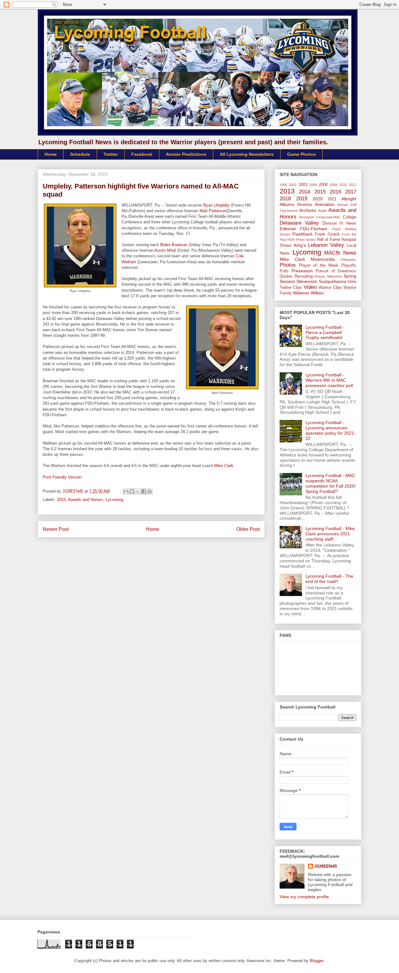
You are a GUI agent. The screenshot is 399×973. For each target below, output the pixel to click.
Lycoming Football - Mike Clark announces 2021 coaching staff (330, 533)
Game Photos (301, 154)
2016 (335, 192)
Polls (284, 271)
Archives (307, 210)
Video (310, 287)
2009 (333, 185)
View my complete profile (304, 896)
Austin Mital (165, 250)
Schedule (80, 154)
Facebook (141, 154)
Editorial (288, 228)
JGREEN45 (325, 866)
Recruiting (304, 276)
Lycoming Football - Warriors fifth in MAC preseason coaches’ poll (329, 380)
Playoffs (348, 265)
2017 (350, 192)
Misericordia (323, 259)
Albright (348, 198)
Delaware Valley (299, 223)
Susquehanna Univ (337, 281)
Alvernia (304, 205)
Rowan (320, 276)
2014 (304, 192)
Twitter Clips (291, 287)
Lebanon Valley (326, 245)
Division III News (339, 223)
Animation (324, 204)
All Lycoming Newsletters (247, 154)
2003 (303, 185)
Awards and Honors (85, 499)
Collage (349, 217)
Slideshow (334, 276)
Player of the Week (319, 265)
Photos (288, 265)
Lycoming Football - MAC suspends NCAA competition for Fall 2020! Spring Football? (330, 483)
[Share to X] (138, 491)
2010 (343, 185)
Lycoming (114, 499)
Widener (301, 292)
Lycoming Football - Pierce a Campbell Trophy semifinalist (324, 332)
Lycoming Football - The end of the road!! (329, 579)
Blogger (316, 960)
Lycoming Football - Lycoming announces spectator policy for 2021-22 (330, 430)
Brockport (306, 217)
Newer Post (56, 529)
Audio (322, 210)
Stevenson (306, 281)
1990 (283, 185)
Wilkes (317, 292)
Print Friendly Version (62, 477)
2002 (292, 185)
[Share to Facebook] (144, 491)
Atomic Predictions (186, 154)
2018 (285, 199)
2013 (287, 191)
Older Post (248, 529)
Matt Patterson (213, 210)
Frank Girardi (327, 234)
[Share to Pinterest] (150, 491)
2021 (332, 199)
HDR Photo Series (301, 239)
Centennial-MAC (328, 217)
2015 (61, 499)
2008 (323, 185)
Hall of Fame (328, 239)
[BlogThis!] (132, 491)
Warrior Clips (330, 287)
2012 (352, 185)
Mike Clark (223, 465)
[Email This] (126, 491)
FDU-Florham (313, 228)
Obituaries (348, 259)
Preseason (302, 270)
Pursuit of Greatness (336, 271)
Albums (287, 204)
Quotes (286, 276)
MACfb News (340, 253)
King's (300, 245)
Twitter (110, 154)
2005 (313, 185)
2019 (301, 199)
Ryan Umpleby (216, 205)
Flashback (302, 233)
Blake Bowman (173, 244)
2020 (318, 198)
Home (51, 154)
